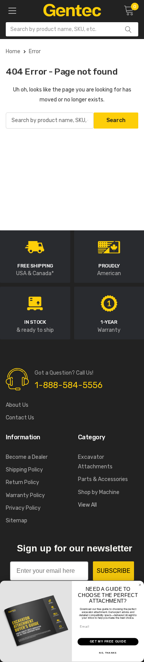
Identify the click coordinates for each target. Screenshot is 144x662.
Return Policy (22, 482)
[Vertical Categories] (12, 11)
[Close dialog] (140, 585)
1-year (109, 322)
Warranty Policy (25, 495)
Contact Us (20, 417)
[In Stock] (35, 303)
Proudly (109, 266)
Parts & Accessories (103, 479)
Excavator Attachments (95, 462)
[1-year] (109, 303)
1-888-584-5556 (69, 385)
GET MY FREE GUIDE (108, 641)
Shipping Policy (24, 469)
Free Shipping (35, 266)
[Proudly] (109, 246)
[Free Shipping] (35, 246)
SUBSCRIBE (113, 570)
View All (87, 505)
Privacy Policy (23, 508)
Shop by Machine (98, 492)
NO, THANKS (108, 653)
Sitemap (16, 520)
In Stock (35, 322)
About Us (17, 405)
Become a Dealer (27, 457)
